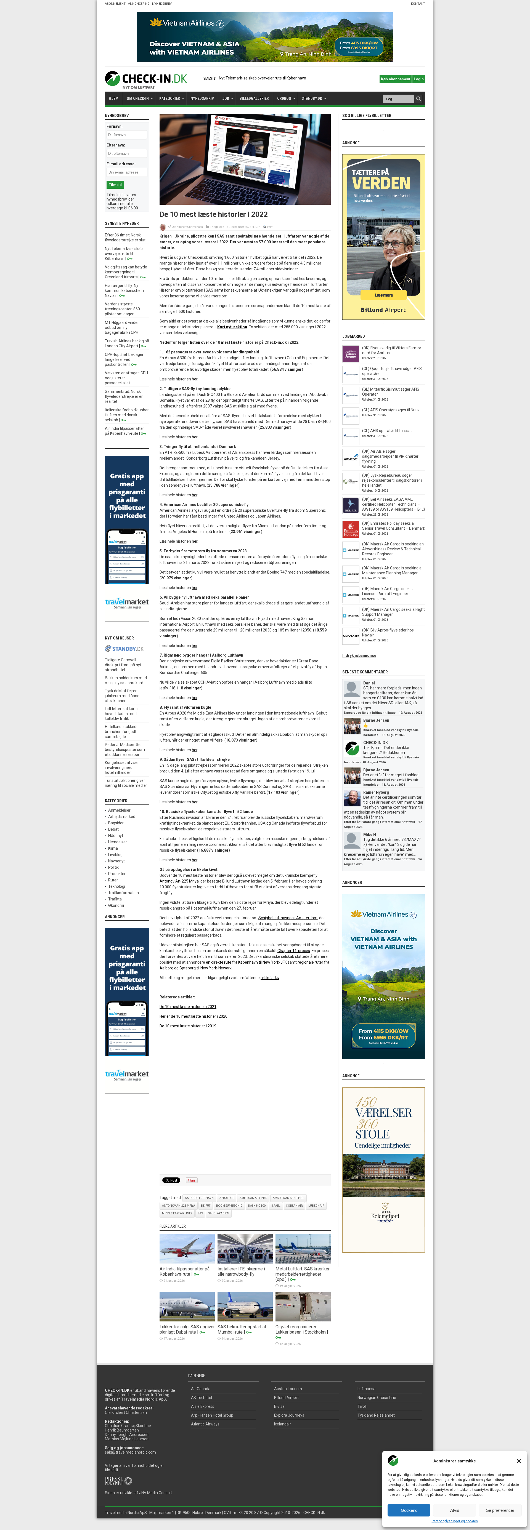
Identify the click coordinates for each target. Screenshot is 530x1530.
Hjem (113, 98)
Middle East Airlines (177, 1213)
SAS (200, 1213)
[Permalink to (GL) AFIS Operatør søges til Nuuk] (350, 423)
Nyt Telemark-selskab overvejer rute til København (124, 253)
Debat (113, 829)
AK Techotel (201, 1397)
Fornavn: (115, 126)
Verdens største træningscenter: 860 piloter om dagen (122, 309)
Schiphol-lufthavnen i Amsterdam (287, 918)
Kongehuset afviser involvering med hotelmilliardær (122, 767)
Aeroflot (226, 1198)
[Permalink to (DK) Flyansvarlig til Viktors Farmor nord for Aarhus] (350, 361)
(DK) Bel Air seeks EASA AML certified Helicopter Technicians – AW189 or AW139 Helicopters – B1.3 (393, 504)
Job (225, 98)
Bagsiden (218, 226)
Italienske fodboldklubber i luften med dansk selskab (127, 415)
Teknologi (116, 886)
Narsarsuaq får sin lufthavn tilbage (370, 713)
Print (270, 226)
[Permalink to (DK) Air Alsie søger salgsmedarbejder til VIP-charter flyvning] (350, 464)
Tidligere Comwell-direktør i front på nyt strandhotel (123, 665)
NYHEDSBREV (162, 4)
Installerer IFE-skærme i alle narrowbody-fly (241, 1271)
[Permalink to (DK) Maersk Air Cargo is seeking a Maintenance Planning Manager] (350, 581)
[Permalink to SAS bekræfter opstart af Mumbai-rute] (245, 1320)
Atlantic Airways (205, 1424)
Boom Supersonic (229, 1205)
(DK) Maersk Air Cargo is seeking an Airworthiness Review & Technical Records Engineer (393, 549)
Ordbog (284, 98)
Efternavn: (116, 145)
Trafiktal (115, 899)
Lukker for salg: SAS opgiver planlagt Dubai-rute (187, 1329)
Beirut (205, 1205)
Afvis (454, 1510)
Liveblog (115, 854)
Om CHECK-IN (138, 98)
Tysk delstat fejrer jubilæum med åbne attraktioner (122, 696)
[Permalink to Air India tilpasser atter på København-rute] (187, 1262)
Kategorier (169, 98)
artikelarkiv (270, 977)
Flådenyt (115, 835)
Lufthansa (366, 1389)
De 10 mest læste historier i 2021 (188, 1006)
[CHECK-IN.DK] (146, 84)
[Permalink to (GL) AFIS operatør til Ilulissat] (350, 444)
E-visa (279, 1406)
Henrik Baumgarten (122, 1430)
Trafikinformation (123, 893)
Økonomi (116, 905)
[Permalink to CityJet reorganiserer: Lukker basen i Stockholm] (303, 1320)
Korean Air (294, 1205)
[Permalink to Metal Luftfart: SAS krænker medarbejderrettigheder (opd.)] (303, 1262)
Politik (113, 867)
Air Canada (200, 1389)
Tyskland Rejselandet (376, 1415)
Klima (113, 848)
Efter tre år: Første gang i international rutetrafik (379, 822)
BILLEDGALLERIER (254, 98)
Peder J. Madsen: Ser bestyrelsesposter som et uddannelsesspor (125, 749)
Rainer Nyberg (376, 792)
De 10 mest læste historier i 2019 (188, 1026)
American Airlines (253, 1198)
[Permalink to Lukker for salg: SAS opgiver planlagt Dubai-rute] (187, 1320)
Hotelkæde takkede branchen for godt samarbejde (122, 731)
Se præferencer (500, 1510)
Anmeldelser (119, 810)
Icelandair (282, 1424)
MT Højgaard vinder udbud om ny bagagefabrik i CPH (122, 327)
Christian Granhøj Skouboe (128, 1426)
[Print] (265, 226)
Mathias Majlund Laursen (127, 1439)
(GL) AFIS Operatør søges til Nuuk (391, 410)
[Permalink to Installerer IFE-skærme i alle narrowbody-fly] (245, 1262)
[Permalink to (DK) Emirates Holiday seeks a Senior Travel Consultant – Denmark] (350, 536)
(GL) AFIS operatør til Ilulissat (387, 430)
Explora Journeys (289, 1415)
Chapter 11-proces (293, 950)
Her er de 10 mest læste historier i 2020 (193, 1016)
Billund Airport (286, 1397)
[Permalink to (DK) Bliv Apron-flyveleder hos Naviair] (350, 643)
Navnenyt (116, 861)
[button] (519, 1461)
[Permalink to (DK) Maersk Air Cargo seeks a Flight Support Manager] (350, 622)
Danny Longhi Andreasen (127, 1434)
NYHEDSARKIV (202, 98)
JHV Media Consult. (156, 1493)
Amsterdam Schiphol (288, 1198)
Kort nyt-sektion (232, 327)
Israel (275, 1205)
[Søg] (418, 99)
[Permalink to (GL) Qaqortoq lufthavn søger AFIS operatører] (350, 382)
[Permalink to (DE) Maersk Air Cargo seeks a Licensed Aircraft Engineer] (350, 602)
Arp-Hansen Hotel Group (212, 1415)
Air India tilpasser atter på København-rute (185, 1271)
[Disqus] (245, 1102)
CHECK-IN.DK (375, 742)
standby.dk (312, 98)
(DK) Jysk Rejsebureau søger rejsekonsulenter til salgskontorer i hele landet (392, 480)
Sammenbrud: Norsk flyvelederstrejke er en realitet (124, 396)
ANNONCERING (139, 4)
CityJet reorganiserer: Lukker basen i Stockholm (300, 1329)
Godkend (409, 1510)
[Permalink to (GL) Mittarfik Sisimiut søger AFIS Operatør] (350, 402)
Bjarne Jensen (376, 720)
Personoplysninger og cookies (455, 1521)
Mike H (369, 834)
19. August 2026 (410, 713)
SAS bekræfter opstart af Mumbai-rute (242, 1329)
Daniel (369, 683)
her (194, 379)
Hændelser (117, 842)
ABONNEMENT (115, 4)
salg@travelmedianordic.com (130, 1452)
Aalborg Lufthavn (199, 1198)
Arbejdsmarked (121, 816)
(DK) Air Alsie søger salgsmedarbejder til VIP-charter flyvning (390, 456)
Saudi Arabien (218, 1213)
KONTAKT (418, 4)
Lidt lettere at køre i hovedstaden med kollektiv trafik (121, 714)
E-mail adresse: (121, 164)
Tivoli (362, 1406)
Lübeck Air (316, 1205)
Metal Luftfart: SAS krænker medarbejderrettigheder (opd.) (302, 1274)
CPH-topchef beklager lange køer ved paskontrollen (124, 359)
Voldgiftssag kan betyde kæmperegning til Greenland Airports (126, 272)
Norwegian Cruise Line (376, 1397)
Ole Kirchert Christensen (187, 226)
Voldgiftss (228, 78)
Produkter (117, 873)
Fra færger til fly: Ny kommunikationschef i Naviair (124, 290)
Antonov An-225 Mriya (179, 881)
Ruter (113, 880)
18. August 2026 (393, 735)
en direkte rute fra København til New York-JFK (246, 962)
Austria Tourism (288, 1389)
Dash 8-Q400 (257, 1205)
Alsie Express (202, 1406)
